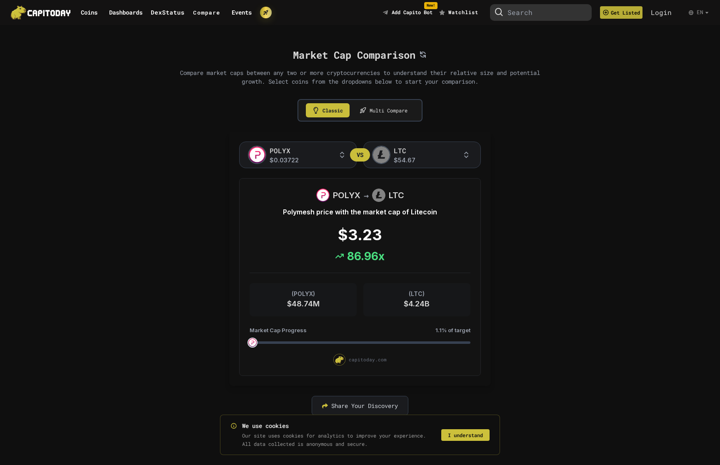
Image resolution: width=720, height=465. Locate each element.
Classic (332, 110)
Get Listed (625, 12)
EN (700, 12)
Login (661, 12)
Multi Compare (389, 110)
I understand (465, 435)
